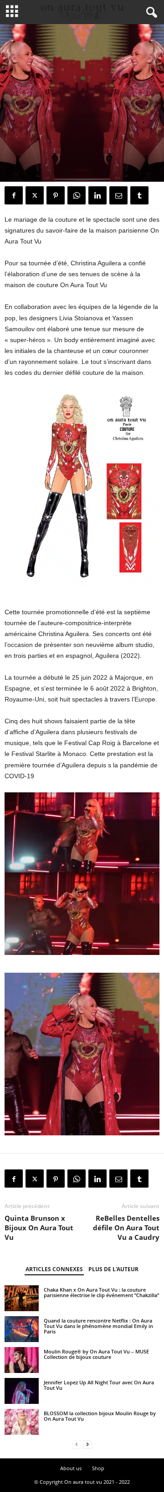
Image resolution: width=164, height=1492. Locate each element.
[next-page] (87, 1444)
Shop (98, 1468)
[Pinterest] (55, 195)
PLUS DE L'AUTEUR (113, 1269)
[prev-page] (76, 1444)
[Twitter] (35, 195)
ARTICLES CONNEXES (54, 1269)
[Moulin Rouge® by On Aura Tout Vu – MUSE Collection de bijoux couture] (22, 1360)
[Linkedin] (97, 195)
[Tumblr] (139, 195)
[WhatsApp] (76, 195)
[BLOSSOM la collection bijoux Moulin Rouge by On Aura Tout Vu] (22, 1421)
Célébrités (19, 165)
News (45, 165)
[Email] (118, 195)
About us (71, 1468)
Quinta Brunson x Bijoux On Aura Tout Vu (39, 1227)
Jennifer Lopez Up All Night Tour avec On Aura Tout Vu (99, 1385)
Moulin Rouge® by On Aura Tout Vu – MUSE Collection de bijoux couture (96, 1354)
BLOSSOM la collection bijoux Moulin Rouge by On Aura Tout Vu (100, 1416)
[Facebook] (14, 195)
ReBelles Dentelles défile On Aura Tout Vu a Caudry (126, 1227)
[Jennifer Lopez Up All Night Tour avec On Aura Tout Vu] (22, 1390)
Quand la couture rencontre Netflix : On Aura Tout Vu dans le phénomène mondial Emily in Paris (98, 1326)
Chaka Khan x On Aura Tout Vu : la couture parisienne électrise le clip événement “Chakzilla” (101, 1292)
